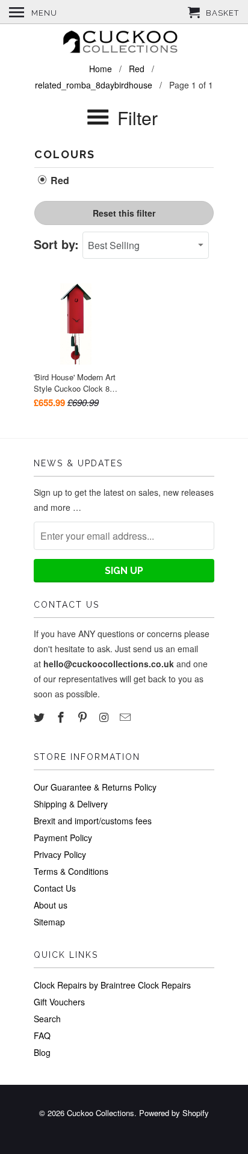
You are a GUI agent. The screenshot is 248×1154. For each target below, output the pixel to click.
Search (47, 1019)
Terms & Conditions (71, 871)
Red (58, 180)
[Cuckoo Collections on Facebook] (62, 716)
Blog (42, 1052)
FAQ (42, 1035)
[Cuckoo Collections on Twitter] (40, 716)
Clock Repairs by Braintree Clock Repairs (112, 985)
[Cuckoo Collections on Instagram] (104, 716)
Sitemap (49, 922)
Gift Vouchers (59, 1002)
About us (50, 905)
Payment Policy (63, 838)
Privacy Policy (60, 854)
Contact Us (55, 888)
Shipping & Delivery (71, 804)
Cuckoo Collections (100, 1113)
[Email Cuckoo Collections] (126, 716)
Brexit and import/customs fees (93, 821)
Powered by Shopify (174, 1113)
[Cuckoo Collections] (124, 43)
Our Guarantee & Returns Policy (95, 787)
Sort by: (58, 244)
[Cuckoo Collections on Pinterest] (83, 716)
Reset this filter (124, 213)
